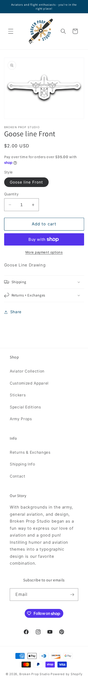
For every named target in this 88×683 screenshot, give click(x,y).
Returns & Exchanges (30, 452)
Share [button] (16, 312)
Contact (17, 476)
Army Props (21, 419)
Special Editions (25, 407)
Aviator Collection (27, 371)
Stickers (18, 395)
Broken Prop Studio (34, 674)
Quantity (11, 194)
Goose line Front (26, 182)
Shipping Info (22, 464)
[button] (11, 31)
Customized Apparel (29, 383)
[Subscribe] (72, 594)
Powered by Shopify (66, 674)
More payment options (44, 252)
